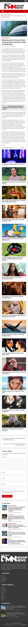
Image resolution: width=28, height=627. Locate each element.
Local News (10, 514)
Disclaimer (3, 581)
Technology (3, 598)
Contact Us (3, 577)
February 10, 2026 (11, 529)
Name (3, 472)
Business (3, 592)
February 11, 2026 (11, 512)
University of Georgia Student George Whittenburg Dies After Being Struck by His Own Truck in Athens (16, 518)
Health (2, 594)
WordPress (24, 624)
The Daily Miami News (17, 623)
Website (3, 484)
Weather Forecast (12, 505)
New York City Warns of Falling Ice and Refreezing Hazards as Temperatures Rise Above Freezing (17, 509)
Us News (3, 587)
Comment (4, 457)
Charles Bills (18, 512)
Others (2, 599)
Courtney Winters (12, 46)
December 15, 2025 (12, 544)
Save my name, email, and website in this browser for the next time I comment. (13, 492)
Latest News (6, 503)
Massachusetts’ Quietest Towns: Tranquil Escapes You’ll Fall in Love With (14, 444)
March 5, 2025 (5, 46)
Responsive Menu (25, 1)
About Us (3, 576)
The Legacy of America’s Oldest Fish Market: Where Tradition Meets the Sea (14, 439)
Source (3, 145)
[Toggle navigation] (2, 11)
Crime (9, 531)
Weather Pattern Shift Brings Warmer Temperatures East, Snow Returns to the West (17, 526)
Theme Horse (9, 624)
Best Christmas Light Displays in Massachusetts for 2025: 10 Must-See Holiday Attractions (17, 542)
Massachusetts (6, 37)
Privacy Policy (4, 579)
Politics (2, 596)
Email (3, 478)
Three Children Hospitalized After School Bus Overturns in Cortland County (17, 534)
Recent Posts (6, 603)
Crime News (3, 591)
